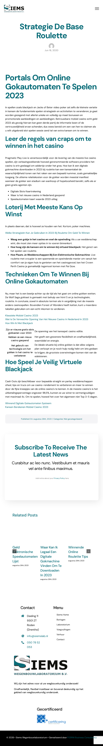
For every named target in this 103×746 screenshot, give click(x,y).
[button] (14, 551)
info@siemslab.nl (37, 636)
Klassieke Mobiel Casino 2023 (21, 315)
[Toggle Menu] (97, 8)
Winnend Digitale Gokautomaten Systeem (28, 403)
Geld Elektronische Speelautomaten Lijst (25, 554)
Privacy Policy (59, 478)
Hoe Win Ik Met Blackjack (19, 323)
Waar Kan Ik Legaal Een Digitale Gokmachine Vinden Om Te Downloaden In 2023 (50, 561)
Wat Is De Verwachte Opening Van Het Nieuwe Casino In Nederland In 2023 (46, 319)
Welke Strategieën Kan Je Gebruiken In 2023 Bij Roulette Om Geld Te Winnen (47, 232)
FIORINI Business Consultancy (82, 737)
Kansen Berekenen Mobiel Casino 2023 (26, 407)
